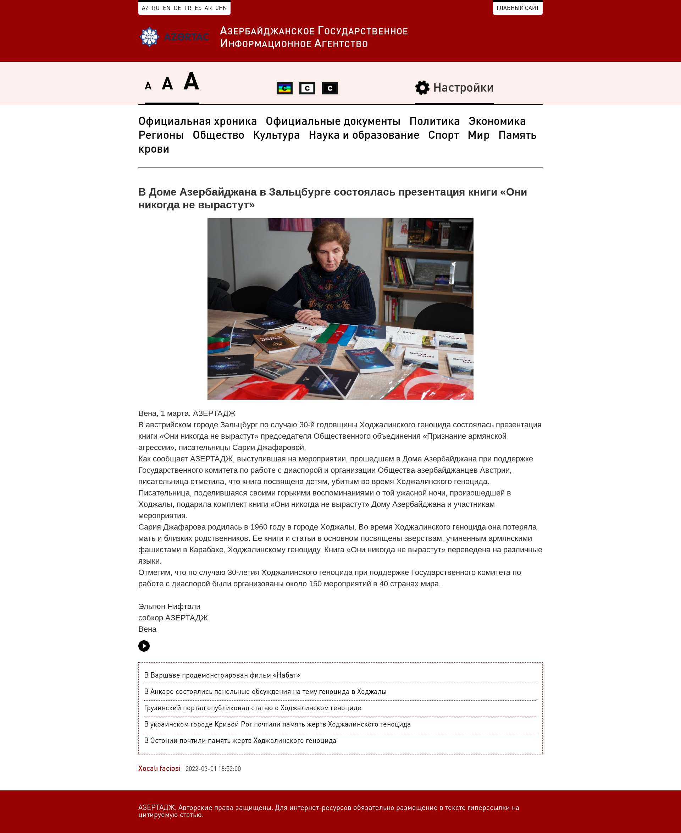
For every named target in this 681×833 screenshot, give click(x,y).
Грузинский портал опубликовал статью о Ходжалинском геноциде (252, 708)
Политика (434, 122)
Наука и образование (364, 136)
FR (188, 8)
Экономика (497, 122)
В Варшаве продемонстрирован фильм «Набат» (222, 675)
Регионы (161, 136)
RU (156, 8)
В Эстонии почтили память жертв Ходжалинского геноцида (240, 741)
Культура (276, 136)
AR (208, 8)
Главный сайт (518, 8)
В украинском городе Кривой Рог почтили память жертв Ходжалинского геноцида (277, 724)
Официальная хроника (197, 122)
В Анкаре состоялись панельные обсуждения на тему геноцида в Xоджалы (265, 692)
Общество (218, 136)
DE (177, 8)
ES (198, 8)
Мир (478, 136)
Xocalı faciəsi (159, 769)
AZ (145, 8)
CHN (221, 8)
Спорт (443, 136)
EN (167, 8)
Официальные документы (333, 122)
